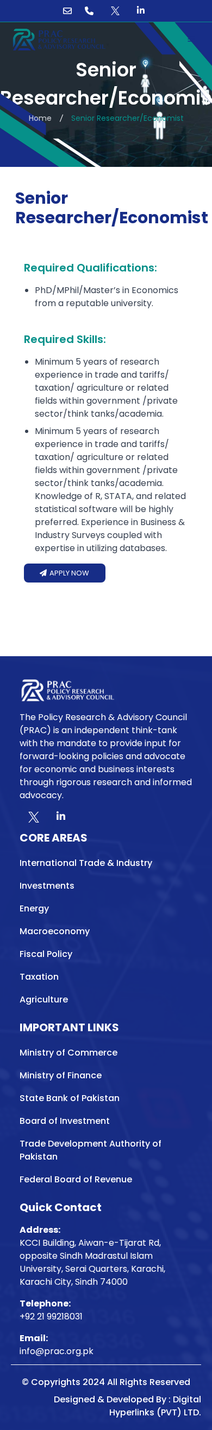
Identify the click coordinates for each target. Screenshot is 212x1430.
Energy (34, 908)
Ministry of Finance (61, 1075)
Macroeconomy (55, 931)
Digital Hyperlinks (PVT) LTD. (155, 1406)
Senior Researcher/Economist (127, 118)
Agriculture (44, 999)
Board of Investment (65, 1121)
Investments (47, 885)
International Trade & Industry (86, 863)
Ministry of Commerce (68, 1052)
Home (40, 118)
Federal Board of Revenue (76, 1179)
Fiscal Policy (46, 954)
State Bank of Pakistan (70, 1098)
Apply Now (68, 573)
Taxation (39, 976)
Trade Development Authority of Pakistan (90, 1150)
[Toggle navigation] (191, 39)
